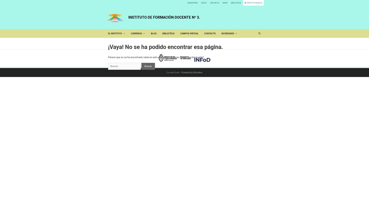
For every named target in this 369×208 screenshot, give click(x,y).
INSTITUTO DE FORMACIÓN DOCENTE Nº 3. (164, 17)
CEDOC (204, 3)
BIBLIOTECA (236, 3)
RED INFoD (214, 3)
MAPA (225, 3)
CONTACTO (210, 33)
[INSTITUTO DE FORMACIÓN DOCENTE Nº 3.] (115, 17)
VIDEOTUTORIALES (254, 3)
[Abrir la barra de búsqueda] (259, 33)
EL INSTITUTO (115, 33)
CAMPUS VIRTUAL (189, 33)
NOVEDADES (228, 33)
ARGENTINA (193, 3)
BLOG (154, 33)
